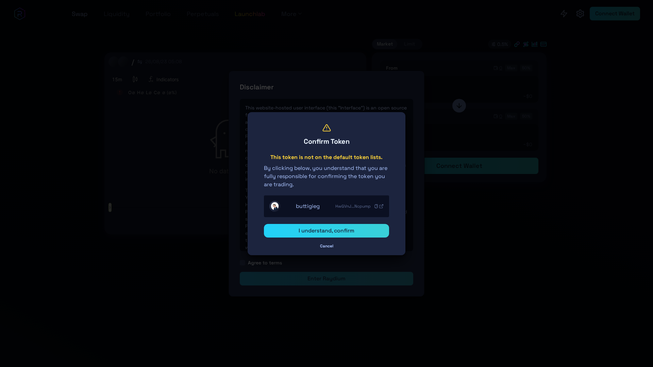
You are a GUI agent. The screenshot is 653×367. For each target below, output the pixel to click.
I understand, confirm (326, 230)
